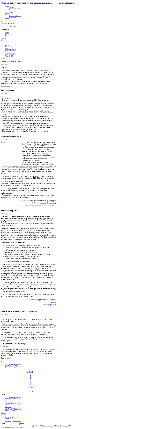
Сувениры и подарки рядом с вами (13, 419)
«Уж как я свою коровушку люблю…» (14, 400)
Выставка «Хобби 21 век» (11, 365)
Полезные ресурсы (9, 417)
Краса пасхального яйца (11, 405)
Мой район (41, 337)
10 (30, 384)
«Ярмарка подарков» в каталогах (13, 421)
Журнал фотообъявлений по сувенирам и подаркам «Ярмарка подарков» (38, 3)
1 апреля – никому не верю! (11, 408)
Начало (31, 371)
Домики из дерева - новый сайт (12, 366)
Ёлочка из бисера (9, 56)
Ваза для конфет (9, 51)
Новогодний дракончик (10, 50)
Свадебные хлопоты (10, 402)
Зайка (6, 48)
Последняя (31, 387)
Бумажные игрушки (9, 52)
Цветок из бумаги (9, 55)
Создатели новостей (10, 367)
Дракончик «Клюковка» (10, 46)
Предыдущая (30, 372)
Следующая (31, 385)
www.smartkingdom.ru (50, 305)
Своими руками (8, 418)
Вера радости (8, 407)
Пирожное (7, 45)
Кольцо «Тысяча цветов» (11, 54)
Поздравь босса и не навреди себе (13, 409)
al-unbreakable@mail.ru (50, 304)
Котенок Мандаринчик (10, 49)
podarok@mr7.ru (49, 349)
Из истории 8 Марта (10, 410)
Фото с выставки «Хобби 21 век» (13, 364)
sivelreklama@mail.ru (50, 203)
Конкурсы (42, 334)
